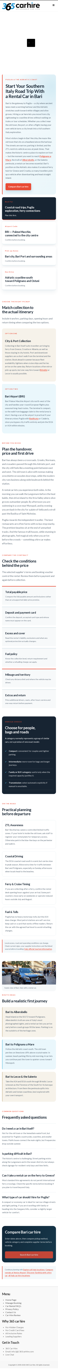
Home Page (10, 1300)
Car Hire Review (13, 1315)
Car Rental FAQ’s (13, 1306)
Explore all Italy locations (34, 1270)
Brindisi (43, 370)
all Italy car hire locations (19, 1275)
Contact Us (10, 1312)
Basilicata (33, 418)
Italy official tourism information (38, 949)
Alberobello (28, 160)
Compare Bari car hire (18, 186)
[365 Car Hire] (21, 6)
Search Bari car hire (29, 1255)
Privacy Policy (12, 1309)
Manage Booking (13, 1303)
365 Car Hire (30, 1365)
